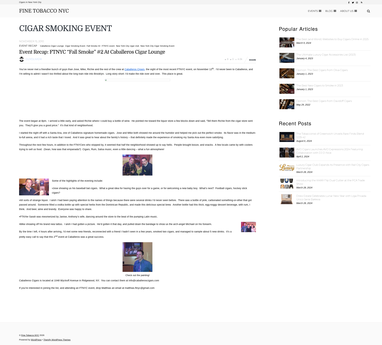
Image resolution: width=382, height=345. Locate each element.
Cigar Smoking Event (75, 46)
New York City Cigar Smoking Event (157, 46)
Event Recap (28, 45)
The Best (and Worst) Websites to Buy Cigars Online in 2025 (332, 39)
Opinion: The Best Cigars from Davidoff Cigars (324, 100)
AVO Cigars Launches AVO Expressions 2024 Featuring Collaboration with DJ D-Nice (329, 151)
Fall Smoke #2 (93, 46)
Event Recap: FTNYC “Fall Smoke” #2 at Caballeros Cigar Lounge (92, 52)
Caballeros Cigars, (135, 69)
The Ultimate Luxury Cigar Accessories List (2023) (326, 54)
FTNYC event (108, 46)
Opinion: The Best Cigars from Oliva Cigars (322, 70)
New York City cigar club (127, 46)
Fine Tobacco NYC (30, 335)
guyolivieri (34, 59)
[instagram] (357, 2)
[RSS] (361, 1)
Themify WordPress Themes (57, 340)
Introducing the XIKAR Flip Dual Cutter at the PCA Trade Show (330, 182)
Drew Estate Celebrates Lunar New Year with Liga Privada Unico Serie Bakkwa (331, 197)
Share (252, 60)
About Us (346, 10)
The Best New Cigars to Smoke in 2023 (319, 85)
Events (313, 10)
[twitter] (353, 2)
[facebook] (348, 2)
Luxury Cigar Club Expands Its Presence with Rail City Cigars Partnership (332, 166)
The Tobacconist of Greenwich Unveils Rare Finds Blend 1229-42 (330, 135)
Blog (329, 10)
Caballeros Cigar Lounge (52, 46)
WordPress (36, 340)
